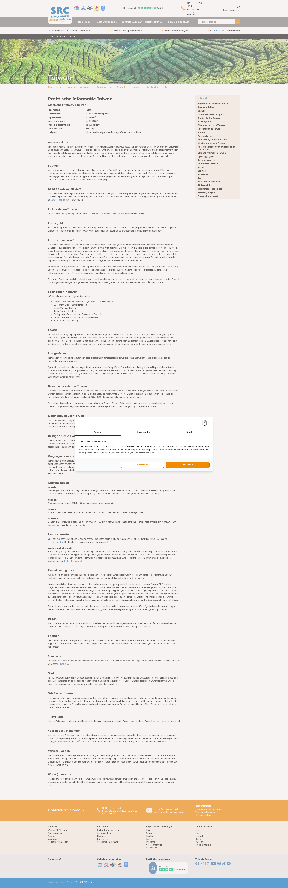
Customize (142, 464)
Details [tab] (190, 432)
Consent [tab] (98, 432)
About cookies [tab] (144, 432)
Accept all (188, 464)
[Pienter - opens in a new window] (206, 423)
